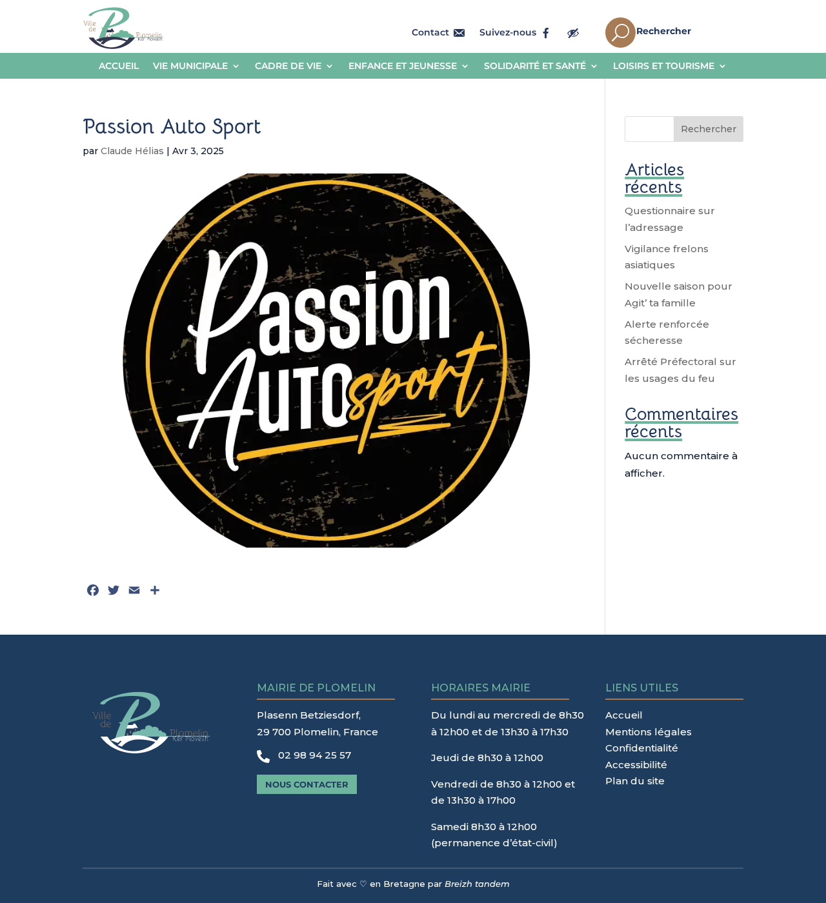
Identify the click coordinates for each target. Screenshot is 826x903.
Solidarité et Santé (535, 66)
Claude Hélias (132, 151)
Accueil (119, 66)
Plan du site (635, 781)
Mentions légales (648, 732)
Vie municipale (190, 66)
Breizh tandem (477, 883)
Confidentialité (641, 748)
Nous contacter (306, 784)
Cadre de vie (288, 66)
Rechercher (708, 129)
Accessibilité (636, 765)
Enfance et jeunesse (402, 66)
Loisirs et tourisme (663, 66)
